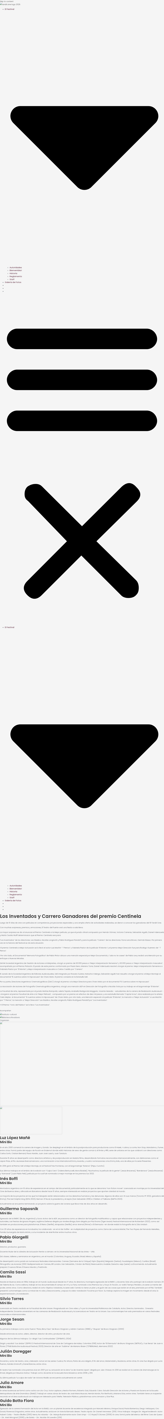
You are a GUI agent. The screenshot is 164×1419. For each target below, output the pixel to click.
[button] (82, 459)
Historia (13, 273)
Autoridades (16, 267)
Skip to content (6, 1)
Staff (12, 279)
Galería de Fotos (13, 282)
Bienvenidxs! (16, 270)
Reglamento (16, 276)
